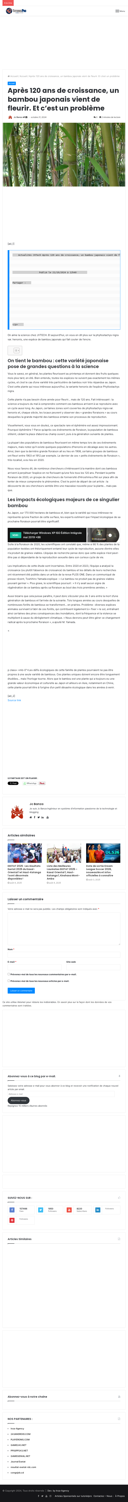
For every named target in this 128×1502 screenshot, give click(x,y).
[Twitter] (42, 1496)
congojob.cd (17, 1472)
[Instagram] (50, 1496)
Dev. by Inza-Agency (58, 1490)
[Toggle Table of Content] (15, 350)
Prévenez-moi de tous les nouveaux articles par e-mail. (39, 981)
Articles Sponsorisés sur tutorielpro (73, 1496)
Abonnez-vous (18, 1100)
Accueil (14, 76)
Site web (71, 961)
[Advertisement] (64, 42)
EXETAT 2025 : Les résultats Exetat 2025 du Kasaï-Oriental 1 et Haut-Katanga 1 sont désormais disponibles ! (24, 872)
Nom (11, 949)
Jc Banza (18, 117)
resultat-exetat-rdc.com (23, 1467)
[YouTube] (46, 1496)
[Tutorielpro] (18, 11)
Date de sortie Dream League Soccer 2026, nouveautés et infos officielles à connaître (99, 870)
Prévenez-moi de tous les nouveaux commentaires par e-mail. (43, 974)
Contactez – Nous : (104, 1496)
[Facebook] (38, 1496)
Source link (14, 700)
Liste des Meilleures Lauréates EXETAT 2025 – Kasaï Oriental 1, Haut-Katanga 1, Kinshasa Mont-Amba (63, 872)
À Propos (120, 1496)
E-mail (12, 961)
